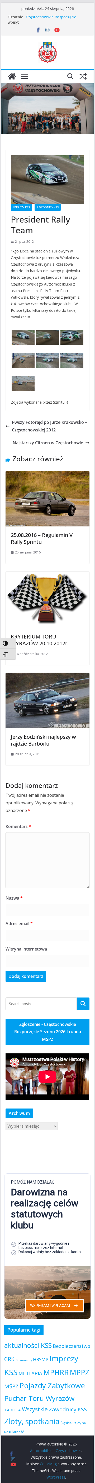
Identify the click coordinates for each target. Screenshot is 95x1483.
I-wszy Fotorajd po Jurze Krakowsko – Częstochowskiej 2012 (49, 426)
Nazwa (14, 898)
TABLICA (12, 1409)
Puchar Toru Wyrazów (39, 1398)
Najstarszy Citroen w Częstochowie (48, 443)
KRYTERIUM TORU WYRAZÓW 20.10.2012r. (40, 640)
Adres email (19, 923)
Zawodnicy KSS (48, 207)
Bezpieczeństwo (71, 1346)
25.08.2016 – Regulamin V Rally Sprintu (42, 538)
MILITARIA (30, 1373)
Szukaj (83, 1004)
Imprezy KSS (21, 207)
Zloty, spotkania (32, 1421)
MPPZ (79, 1372)
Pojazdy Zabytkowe (52, 1385)
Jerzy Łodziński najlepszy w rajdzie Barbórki (43, 740)
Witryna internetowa (26, 949)
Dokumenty (24, 1360)
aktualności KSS (28, 1345)
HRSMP (40, 1359)
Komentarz (18, 826)
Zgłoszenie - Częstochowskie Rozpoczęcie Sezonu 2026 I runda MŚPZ (47, 1031)
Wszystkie (35, 1409)
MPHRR (56, 1372)
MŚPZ (11, 1386)
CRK (9, 1359)
